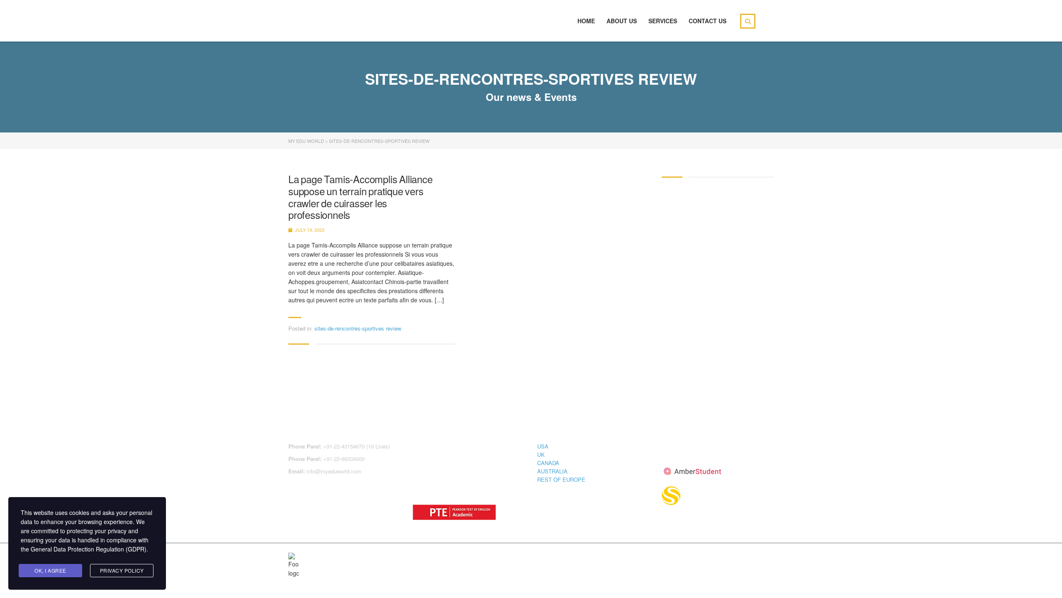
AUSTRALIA (552, 471)
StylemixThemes (464, 558)
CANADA (548, 463)
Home (586, 21)
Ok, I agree (50, 570)
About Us (622, 21)
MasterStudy (356, 558)
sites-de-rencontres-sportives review (357, 328)
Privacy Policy (122, 570)
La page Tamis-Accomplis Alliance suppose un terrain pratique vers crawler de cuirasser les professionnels (360, 197)
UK (541, 454)
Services (662, 21)
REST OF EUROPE (561, 479)
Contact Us (707, 21)
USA (542, 446)
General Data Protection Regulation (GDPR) (88, 549)
